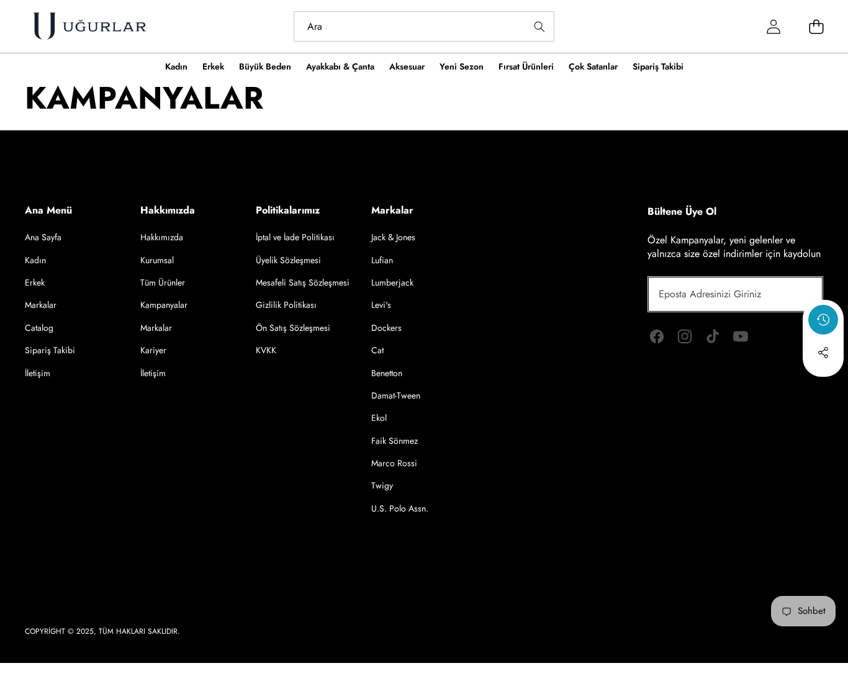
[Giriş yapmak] (774, 26)
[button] (823, 386)
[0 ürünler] (817, 26)
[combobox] (424, 26)
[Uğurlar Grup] (89, 26)
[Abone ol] (799, 294)
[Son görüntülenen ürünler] (823, 320)
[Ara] (539, 26)
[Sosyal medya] (823, 352)
